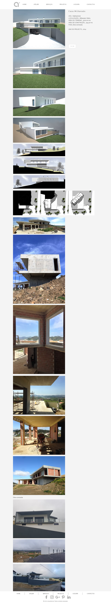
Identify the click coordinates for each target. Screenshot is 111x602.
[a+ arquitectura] (46, 597)
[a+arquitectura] (63, 597)
